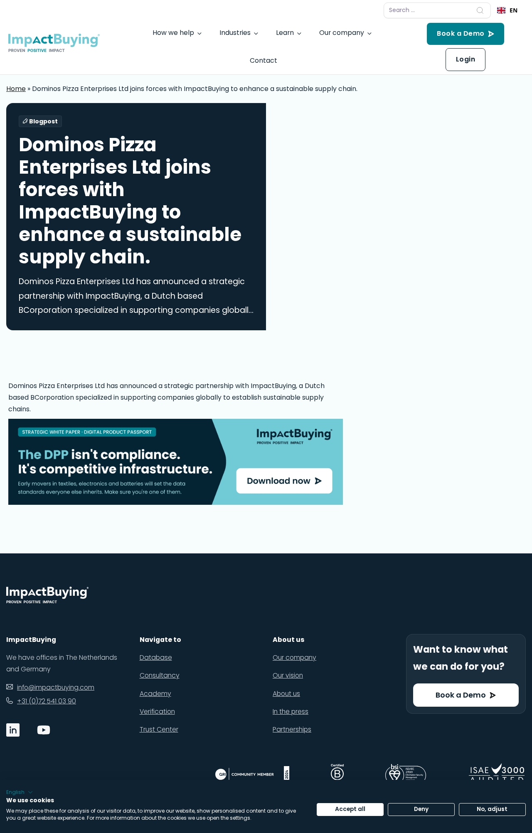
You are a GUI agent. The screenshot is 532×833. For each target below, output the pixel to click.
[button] (19, 792)
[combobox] (507, 10)
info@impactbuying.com (55, 687)
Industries (235, 32)
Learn (285, 32)
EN (513, 10)
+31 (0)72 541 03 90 (46, 701)
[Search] (480, 10)
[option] (507, 10)
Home (16, 88)
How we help (173, 32)
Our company (341, 32)
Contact (263, 60)
